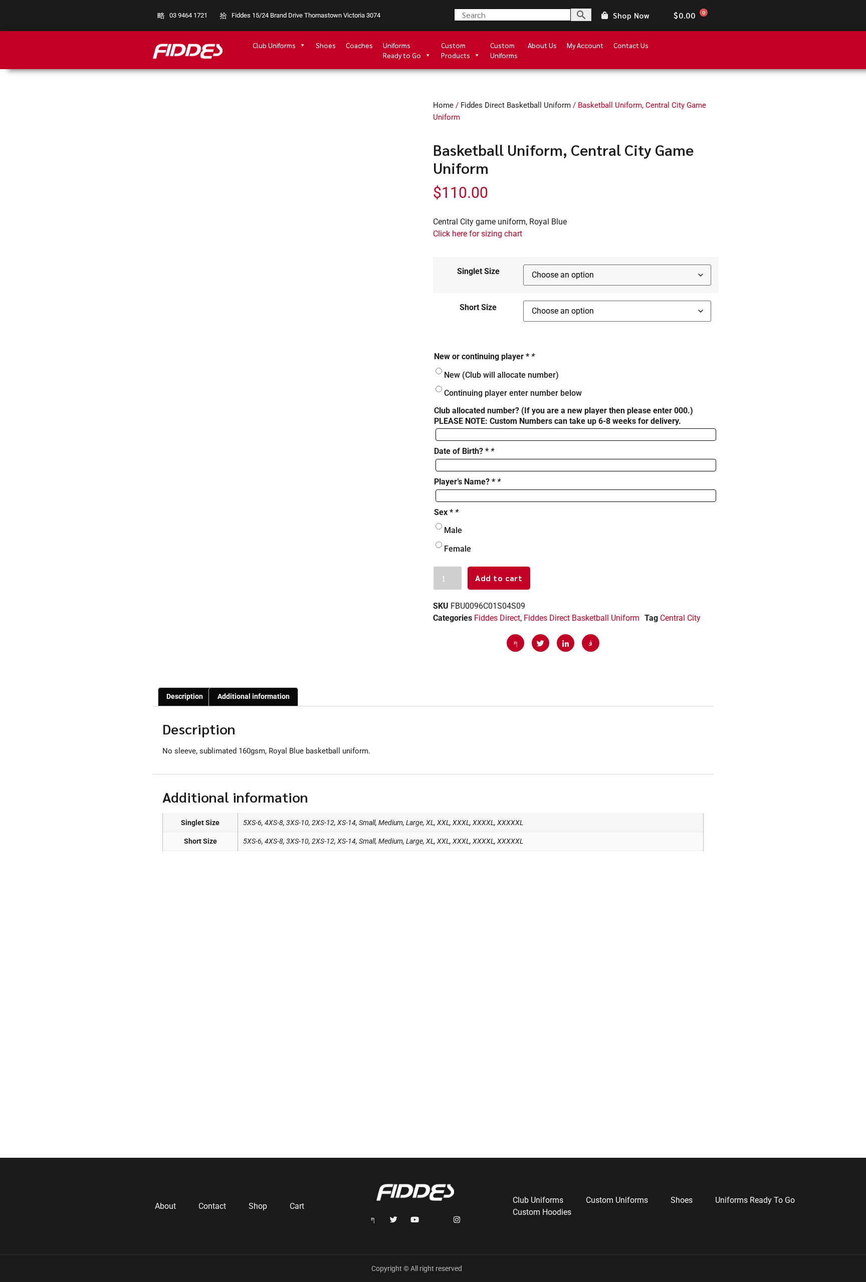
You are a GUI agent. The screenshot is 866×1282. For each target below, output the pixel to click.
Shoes (326, 45)
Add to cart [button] (472, 1101)
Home (443, 105)
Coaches (359, 45)
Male (453, 530)
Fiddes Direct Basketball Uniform (516, 105)
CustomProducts (455, 45)
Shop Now (631, 16)
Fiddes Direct (497, 618)
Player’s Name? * (467, 481)
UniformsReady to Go (402, 45)
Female (457, 548)
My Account (585, 45)
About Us (542, 45)
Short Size (478, 307)
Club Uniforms (274, 45)
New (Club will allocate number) (501, 374)
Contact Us (630, 45)
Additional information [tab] (254, 696)
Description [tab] (184, 696)
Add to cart (499, 578)
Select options (197, 1113)
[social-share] (515, 643)
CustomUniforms (504, 45)
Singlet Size (478, 271)
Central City (680, 618)
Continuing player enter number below (513, 393)
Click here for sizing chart (477, 233)
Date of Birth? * (464, 451)
